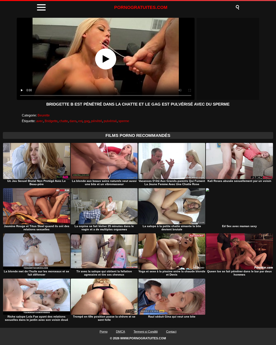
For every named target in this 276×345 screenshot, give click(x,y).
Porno (103, 331)
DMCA (120, 331)
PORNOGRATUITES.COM (140, 7)
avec (39, 121)
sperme (123, 121)
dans (73, 121)
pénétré (96, 121)
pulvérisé (110, 121)
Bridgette (51, 121)
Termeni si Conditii (146, 331)
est (80, 121)
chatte (63, 121)
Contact (171, 331)
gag (87, 121)
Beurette (44, 115)
